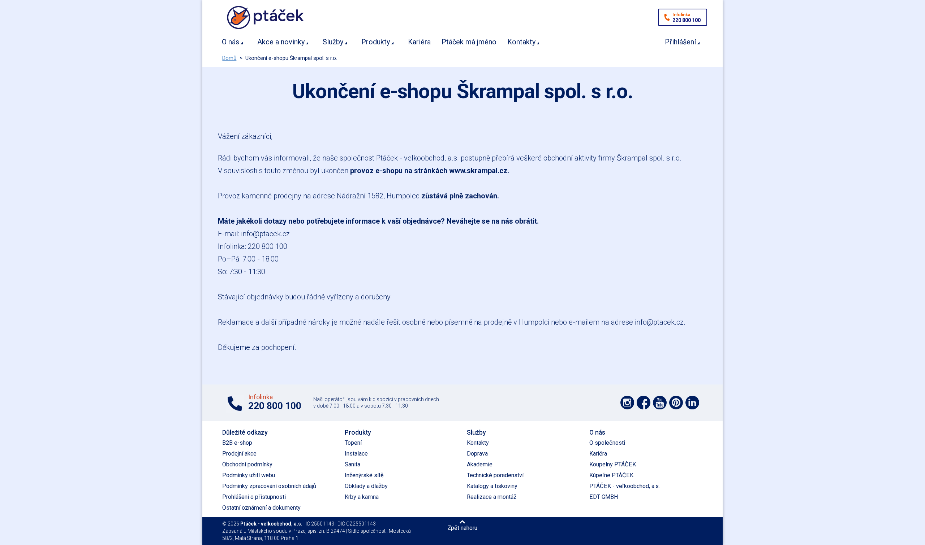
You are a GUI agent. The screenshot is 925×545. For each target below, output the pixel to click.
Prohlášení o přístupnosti (254, 496)
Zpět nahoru (462, 527)
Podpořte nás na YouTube (660, 402)
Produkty (375, 42)
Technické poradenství (495, 475)
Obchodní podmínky (247, 464)
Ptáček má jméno (469, 42)
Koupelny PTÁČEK (612, 464)
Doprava (477, 453)
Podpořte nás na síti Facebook (643, 402)
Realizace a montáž (491, 496)
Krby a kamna (362, 496)
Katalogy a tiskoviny (492, 486)
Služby (333, 42)
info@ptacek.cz (265, 233)
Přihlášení (680, 42)
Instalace (356, 453)
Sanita (352, 464)
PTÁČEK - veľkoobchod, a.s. (624, 486)
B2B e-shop (237, 442)
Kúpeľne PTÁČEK (611, 475)
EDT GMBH (603, 496)
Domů (229, 58)
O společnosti (607, 442)
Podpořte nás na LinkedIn (692, 402)
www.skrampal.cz (478, 170)
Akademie (479, 464)
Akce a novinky (281, 42)
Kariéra (419, 42)
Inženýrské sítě (364, 475)
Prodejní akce (239, 453)
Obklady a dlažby (366, 486)
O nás (230, 42)
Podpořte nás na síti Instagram (627, 402)
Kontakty (521, 42)
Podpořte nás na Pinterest (676, 402)
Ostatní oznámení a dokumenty (261, 507)
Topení (353, 442)
